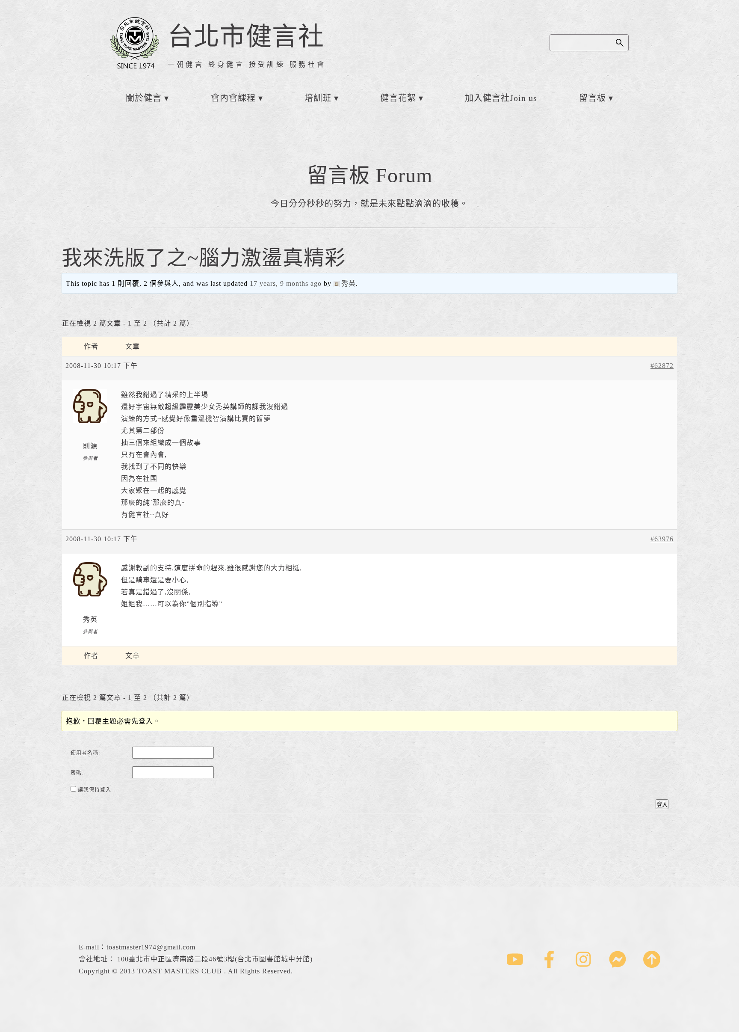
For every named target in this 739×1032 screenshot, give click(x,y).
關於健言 (144, 98)
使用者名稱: (85, 753)
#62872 (662, 365)
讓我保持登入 (94, 790)
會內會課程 (233, 98)
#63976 (662, 539)
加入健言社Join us (501, 98)
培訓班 (317, 98)
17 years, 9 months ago (286, 283)
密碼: (77, 773)
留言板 (592, 98)
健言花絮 (398, 98)
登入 (662, 804)
